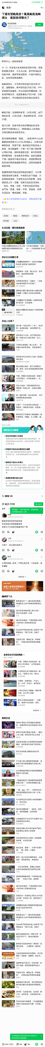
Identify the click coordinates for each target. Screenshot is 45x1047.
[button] (3, 532)
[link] (8, 532)
